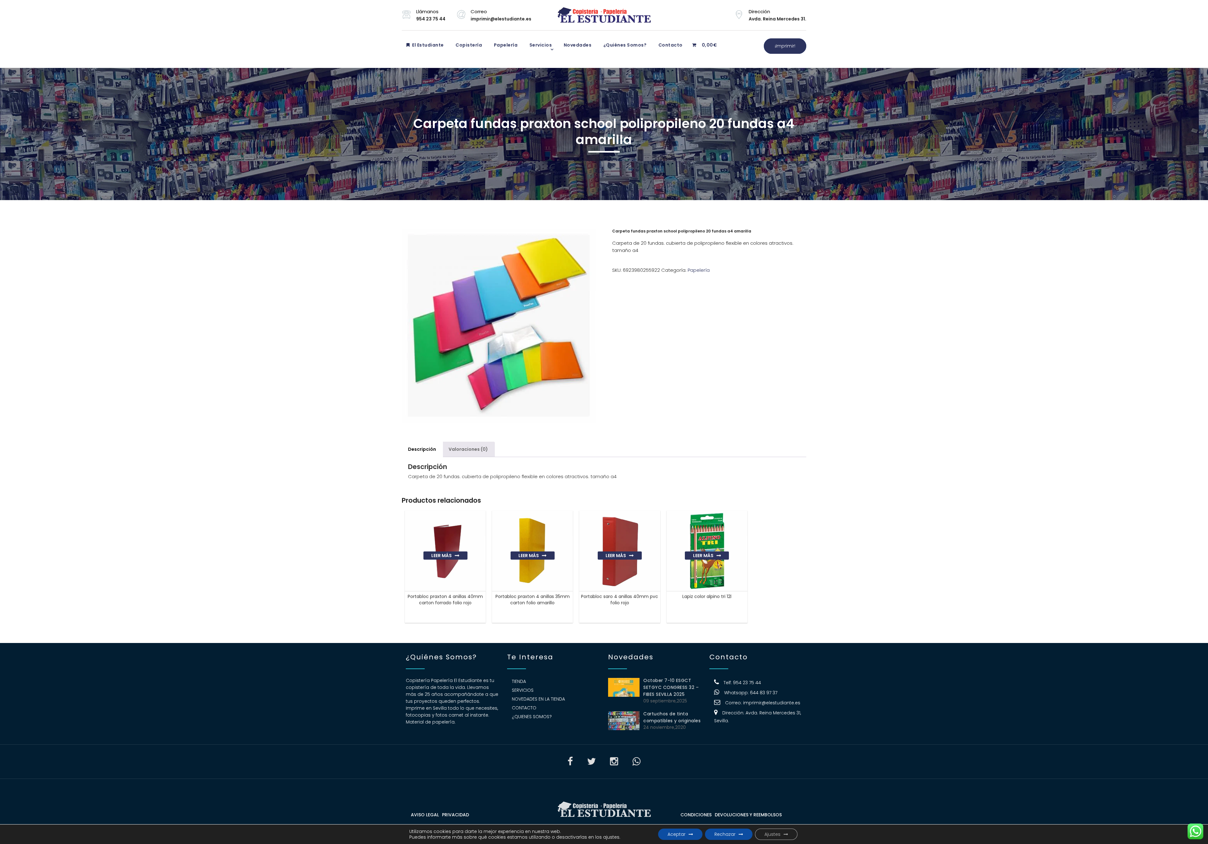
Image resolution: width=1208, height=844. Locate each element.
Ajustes (772, 834)
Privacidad (455, 815)
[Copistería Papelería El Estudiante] (604, 15)
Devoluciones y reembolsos (748, 815)
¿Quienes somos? (532, 716)
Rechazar (724, 834)
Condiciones (696, 815)
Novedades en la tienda (538, 699)
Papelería (505, 45)
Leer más (441, 555)
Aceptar (676, 834)
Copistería (468, 45)
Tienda (519, 681)
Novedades (576, 45)
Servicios (540, 45)
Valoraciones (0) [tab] (468, 449)
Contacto (670, 45)
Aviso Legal (425, 815)
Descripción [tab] (422, 449)
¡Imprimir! (785, 46)
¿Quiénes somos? (624, 45)
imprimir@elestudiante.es (771, 703)
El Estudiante (427, 45)
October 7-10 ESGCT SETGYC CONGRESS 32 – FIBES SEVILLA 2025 (671, 687)
